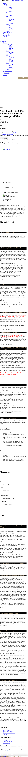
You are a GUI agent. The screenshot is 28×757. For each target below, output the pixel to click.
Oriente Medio (9, 5)
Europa (7, 24)
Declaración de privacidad (7, 134)
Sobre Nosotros (6, 730)
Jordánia (11, 9)
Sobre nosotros (6, 35)
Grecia (10, 28)
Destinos (5, 4)
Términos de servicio (18, 132)
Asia (7, 16)
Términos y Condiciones (9, 733)
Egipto (10, 7)
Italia (10, 27)
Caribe (7, 31)
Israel (10, 11)
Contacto (5, 36)
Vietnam (11, 21)
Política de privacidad (8, 731)
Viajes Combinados (7, 32)
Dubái (10, 8)
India (10, 17)
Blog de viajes (6, 33)
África (7, 12)
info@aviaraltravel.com (17, 0)
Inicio (4, 3)
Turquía (11, 25)
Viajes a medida (23, 77)
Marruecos (11, 13)
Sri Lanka (11, 19)
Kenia (10, 15)
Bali (10, 20)
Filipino (11, 23)
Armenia (11, 29)
